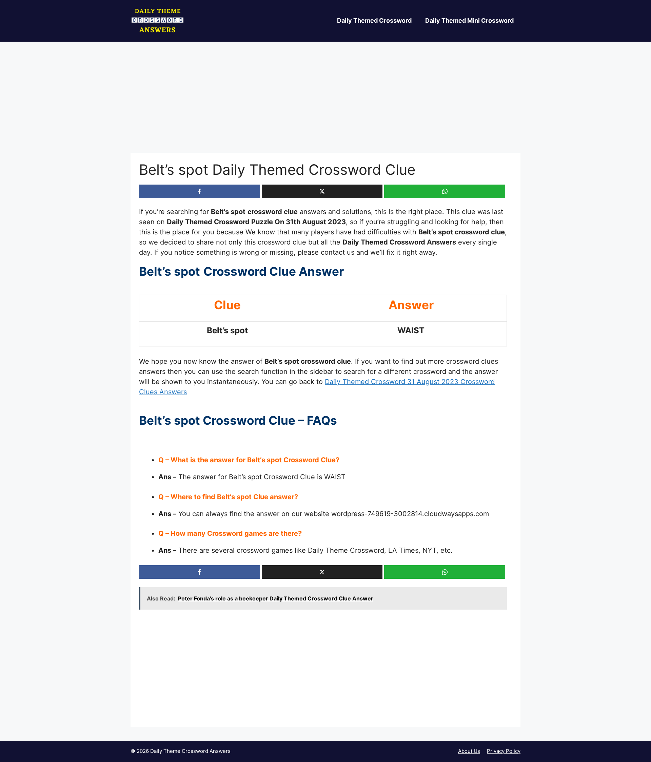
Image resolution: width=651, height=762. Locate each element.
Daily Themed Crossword (374, 20)
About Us (469, 751)
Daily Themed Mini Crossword (469, 20)
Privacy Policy (503, 751)
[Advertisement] (325, 102)
